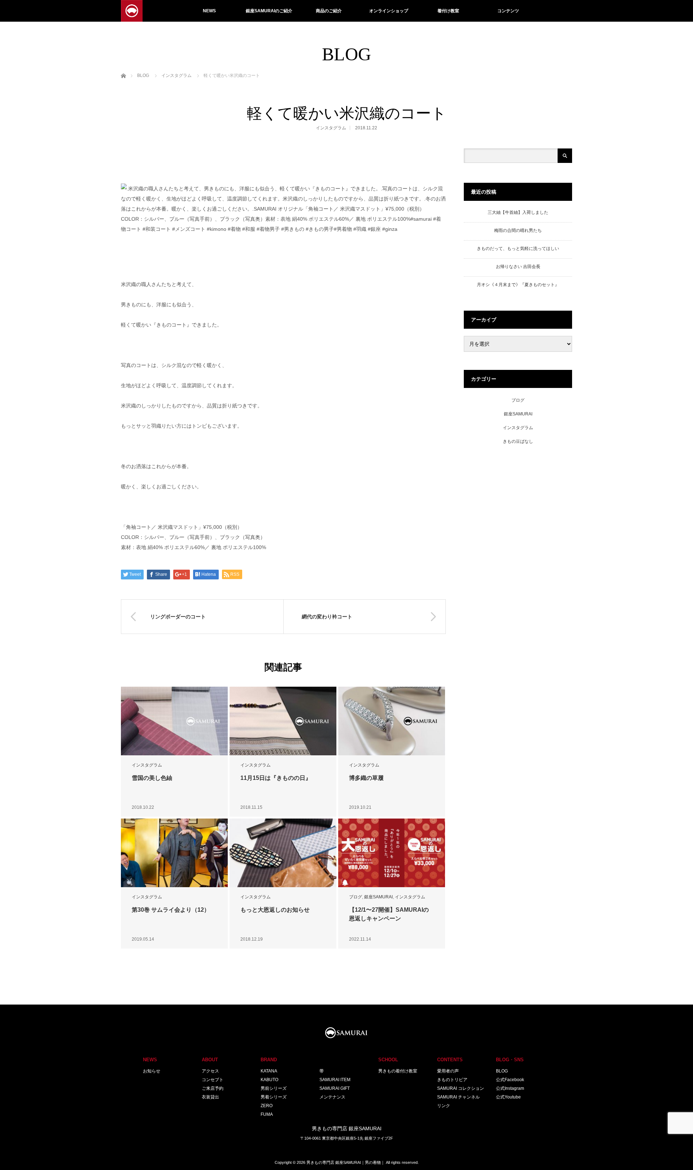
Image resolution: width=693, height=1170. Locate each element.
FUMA (267, 1114)
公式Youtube (508, 1097)
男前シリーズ (274, 1088)
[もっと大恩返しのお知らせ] (283, 853)
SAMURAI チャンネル (458, 1097)
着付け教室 (448, 10)
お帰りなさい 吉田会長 (518, 266)
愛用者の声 (448, 1071)
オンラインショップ (388, 10)
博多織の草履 (366, 778)
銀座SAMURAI (378, 896)
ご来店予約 (212, 1088)
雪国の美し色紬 (152, 778)
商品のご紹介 (329, 10)
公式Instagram (510, 1088)
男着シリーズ (274, 1097)
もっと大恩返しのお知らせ (275, 910)
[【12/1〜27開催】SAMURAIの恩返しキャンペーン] (391, 853)
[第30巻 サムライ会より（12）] (174, 853)
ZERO (267, 1105)
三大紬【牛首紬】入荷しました (518, 212)
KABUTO (269, 1079)
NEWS (209, 10)
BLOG (502, 1071)
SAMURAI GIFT (334, 1088)
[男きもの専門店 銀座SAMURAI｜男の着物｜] (132, 11)
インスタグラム (331, 127)
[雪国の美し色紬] (174, 721)
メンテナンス (332, 1097)
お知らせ (151, 1071)
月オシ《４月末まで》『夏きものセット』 (518, 284)
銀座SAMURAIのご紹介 (269, 10)
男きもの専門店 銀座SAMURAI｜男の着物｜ (345, 1162)
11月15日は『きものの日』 (275, 778)
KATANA (269, 1071)
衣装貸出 (210, 1097)
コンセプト (212, 1079)
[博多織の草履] (391, 721)
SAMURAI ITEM (334, 1079)
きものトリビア (452, 1079)
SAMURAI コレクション (460, 1088)
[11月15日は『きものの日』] (283, 721)
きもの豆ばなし (518, 441)
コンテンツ (508, 10)
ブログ (355, 896)
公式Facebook (510, 1079)
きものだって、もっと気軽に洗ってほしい (518, 248)
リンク (443, 1105)
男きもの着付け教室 (397, 1071)
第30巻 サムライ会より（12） (171, 910)
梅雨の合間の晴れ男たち (518, 230)
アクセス (210, 1071)
